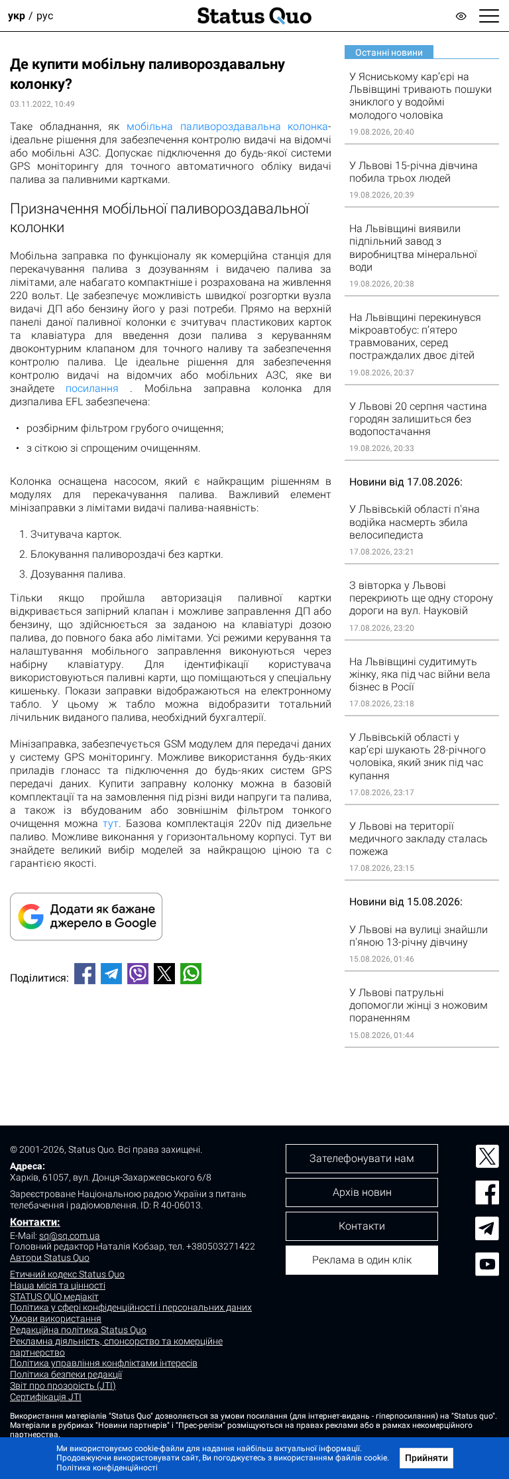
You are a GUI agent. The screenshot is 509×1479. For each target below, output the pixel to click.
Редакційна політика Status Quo (78, 1329)
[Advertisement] (170, 1038)
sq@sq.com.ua (69, 1235)
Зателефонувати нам (362, 1158)
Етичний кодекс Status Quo (67, 1274)
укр (16, 15)
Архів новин (362, 1192)
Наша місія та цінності (57, 1285)
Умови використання (55, 1318)
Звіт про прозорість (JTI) (63, 1385)
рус (44, 15)
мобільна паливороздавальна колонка (227, 126)
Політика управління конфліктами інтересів (104, 1363)
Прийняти (426, 1457)
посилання (92, 388)
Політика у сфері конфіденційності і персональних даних (131, 1307)
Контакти (362, 1226)
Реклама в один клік (362, 1260)
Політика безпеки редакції (66, 1374)
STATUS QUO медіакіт (54, 1296)
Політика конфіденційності (107, 1467)
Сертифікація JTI (46, 1396)
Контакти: (35, 1222)
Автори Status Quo (49, 1257)
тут (111, 823)
